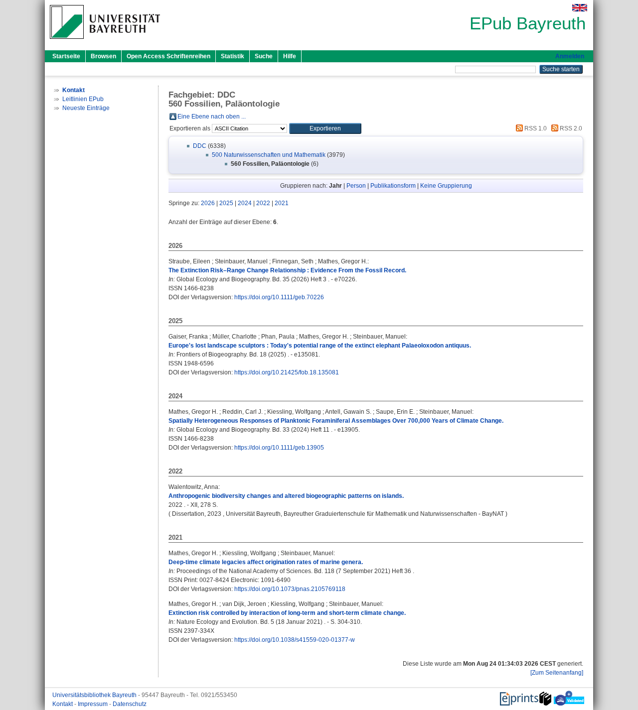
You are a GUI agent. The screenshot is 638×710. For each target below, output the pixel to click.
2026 (208, 203)
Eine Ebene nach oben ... (211, 116)
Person (356, 185)
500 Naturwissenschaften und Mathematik (268, 154)
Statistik (232, 56)
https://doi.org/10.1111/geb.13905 (279, 447)
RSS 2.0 (570, 128)
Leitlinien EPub (83, 99)
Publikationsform (393, 185)
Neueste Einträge (86, 108)
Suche (264, 56)
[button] (325, 128)
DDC (199, 145)
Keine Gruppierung (446, 185)
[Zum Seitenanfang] (556, 672)
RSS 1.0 (535, 128)
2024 (245, 203)
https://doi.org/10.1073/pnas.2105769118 (289, 589)
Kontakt (63, 704)
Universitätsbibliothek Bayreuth (95, 695)
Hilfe (289, 56)
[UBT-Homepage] (105, 41)
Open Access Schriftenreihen (168, 56)
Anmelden (569, 56)
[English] (579, 7)
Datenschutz (130, 704)
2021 (282, 203)
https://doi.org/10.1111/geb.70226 (279, 297)
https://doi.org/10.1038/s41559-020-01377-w (294, 639)
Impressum (93, 704)
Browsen (103, 56)
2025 (226, 203)
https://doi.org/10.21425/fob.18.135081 (286, 372)
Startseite (66, 56)
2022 (263, 203)
